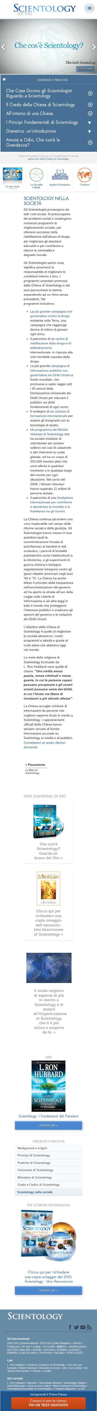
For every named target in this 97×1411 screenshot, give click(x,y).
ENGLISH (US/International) (22, 1343)
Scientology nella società (34, 1192)
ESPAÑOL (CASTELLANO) (22, 1352)
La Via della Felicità (36, 185)
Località (47, 1371)
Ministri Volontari (28, 1368)
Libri (64, 1368)
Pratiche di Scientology (34, 1163)
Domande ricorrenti (49, 1368)
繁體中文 (62, 1346)
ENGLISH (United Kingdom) (55, 1343)
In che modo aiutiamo (12, 186)
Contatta (35, 1371)
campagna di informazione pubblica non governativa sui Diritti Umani (50, 370)
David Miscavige (16, 1385)
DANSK (77, 1343)
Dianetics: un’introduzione (31, 131)
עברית (26, 1346)
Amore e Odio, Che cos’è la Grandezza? (33, 142)
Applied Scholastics (60, 184)
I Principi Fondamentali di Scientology (42, 122)
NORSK (36, 1350)
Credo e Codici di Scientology (39, 1184)
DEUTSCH (13, 1350)
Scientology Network (50, 1382)
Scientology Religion (75, 1382)
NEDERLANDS (77, 1346)
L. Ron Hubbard (16, 1364)
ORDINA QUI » (48, 1125)
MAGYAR (25, 1350)
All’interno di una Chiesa (29, 113)
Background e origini (32, 1148)
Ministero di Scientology (35, 1177)
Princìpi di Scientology (34, 1155)
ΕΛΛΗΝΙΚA (45, 1352)
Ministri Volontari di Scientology (69, 1385)
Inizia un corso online (39, 1385)
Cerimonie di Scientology (35, 1170)
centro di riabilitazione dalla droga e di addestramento (50, 343)
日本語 (37, 1346)
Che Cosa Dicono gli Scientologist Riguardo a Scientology (39, 93)
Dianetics (32, 1382)
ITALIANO (59, 1352)
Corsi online (75, 1368)
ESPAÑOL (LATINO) (68, 1350)
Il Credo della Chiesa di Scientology (40, 104)
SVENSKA (49, 1350)
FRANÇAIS (13, 1346)
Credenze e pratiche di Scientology (46, 1364)
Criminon (85, 184)
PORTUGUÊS (75, 1352)
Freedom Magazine (65, 1388)
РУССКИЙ (49, 1346)
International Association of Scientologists (29, 1388)
